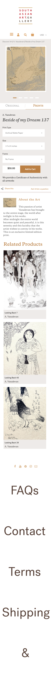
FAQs (25, 490)
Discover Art (7, 41)
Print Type (12, 130)
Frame (8, 157)
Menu (11, 34)
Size (9, 143)
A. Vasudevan (18, 41)
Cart (32, 34)
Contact (25, 531)
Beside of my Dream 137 (35, 41)
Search (25, 34)
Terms (24, 572)
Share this (9, 188)
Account (18, 34)
